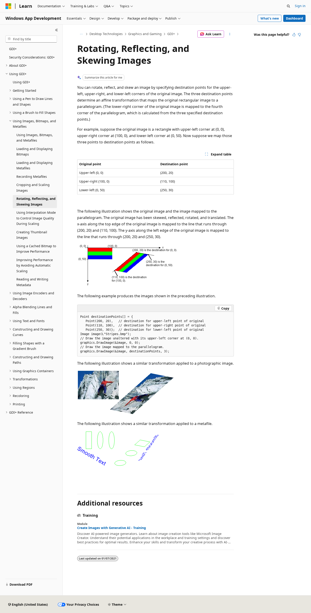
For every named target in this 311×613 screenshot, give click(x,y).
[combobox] (31, 39)
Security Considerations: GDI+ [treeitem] (32, 57)
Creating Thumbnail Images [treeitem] (31, 235)
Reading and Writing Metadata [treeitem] (32, 282)
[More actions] (230, 34)
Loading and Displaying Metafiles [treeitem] (34, 165)
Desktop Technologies (106, 34)
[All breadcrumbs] (81, 34)
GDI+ (171, 34)
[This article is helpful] (294, 34)
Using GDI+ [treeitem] (21, 82)
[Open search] (288, 6)
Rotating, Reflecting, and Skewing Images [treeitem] (36, 201)
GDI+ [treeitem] (13, 49)
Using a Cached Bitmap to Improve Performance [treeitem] (36, 249)
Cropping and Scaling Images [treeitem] (33, 188)
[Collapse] (57, 30)
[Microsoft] (8, 6)
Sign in (300, 6)
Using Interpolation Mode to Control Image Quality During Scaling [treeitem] (36, 218)
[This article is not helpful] (299, 34)
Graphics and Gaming (145, 34)
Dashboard (294, 18)
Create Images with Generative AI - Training (111, 528)
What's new (269, 18)
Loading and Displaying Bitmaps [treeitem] (34, 152)
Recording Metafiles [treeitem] (31, 176)
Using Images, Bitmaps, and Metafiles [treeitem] (34, 138)
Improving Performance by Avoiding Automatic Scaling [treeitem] (34, 265)
